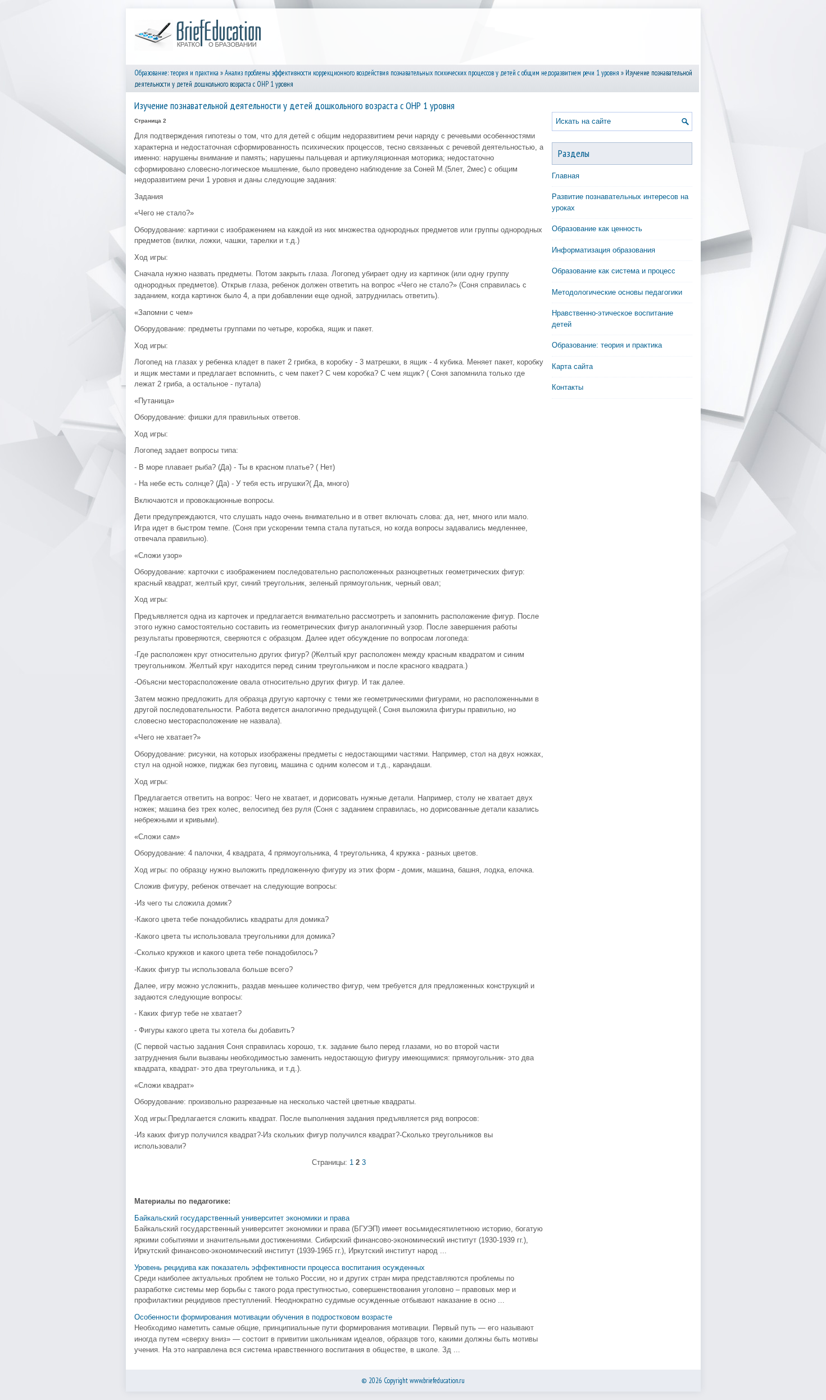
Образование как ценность (597, 228)
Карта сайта (572, 366)
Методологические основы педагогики (617, 292)
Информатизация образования (603, 250)
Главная (565, 176)
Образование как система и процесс (613, 271)
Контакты (567, 387)
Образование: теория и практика (176, 73)
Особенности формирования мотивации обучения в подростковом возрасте (263, 1317)
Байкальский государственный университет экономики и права (242, 1218)
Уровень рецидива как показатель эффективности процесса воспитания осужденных (279, 1267)
